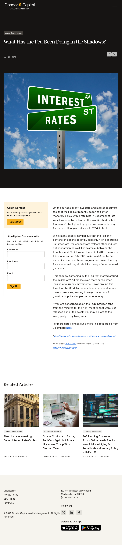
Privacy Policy (11, 494)
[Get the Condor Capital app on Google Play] (91, 528)
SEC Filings (9, 498)
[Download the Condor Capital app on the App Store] (70, 528)
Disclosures (10, 490)
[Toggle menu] (114, 6)
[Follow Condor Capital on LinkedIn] (71, 512)
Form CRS (9, 502)
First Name (12, 249)
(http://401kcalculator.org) (65, 348)
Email (10, 273)
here (69, 327)
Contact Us (15, 222)
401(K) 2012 (70, 344)
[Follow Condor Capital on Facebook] (79, 512)
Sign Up (14, 286)
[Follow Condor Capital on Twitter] (63, 512)
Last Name (12, 261)
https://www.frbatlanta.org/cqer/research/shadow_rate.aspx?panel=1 (85, 336)
